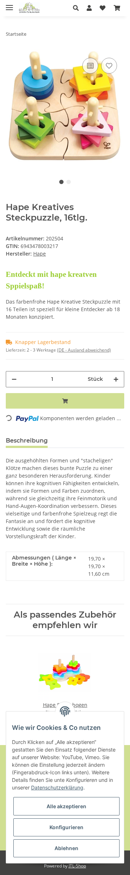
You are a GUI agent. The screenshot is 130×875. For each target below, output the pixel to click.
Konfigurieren (66, 827)
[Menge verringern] (14, 379)
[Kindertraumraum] (29, 8)
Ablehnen (66, 848)
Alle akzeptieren (66, 806)
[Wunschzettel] (102, 8)
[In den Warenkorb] (65, 401)
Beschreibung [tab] (27, 440)
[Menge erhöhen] (116, 379)
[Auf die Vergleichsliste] (90, 66)
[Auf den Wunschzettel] (109, 66)
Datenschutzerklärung (57, 787)
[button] (78, 8)
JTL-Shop (77, 866)
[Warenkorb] (117, 8)
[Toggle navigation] (9, 4)
